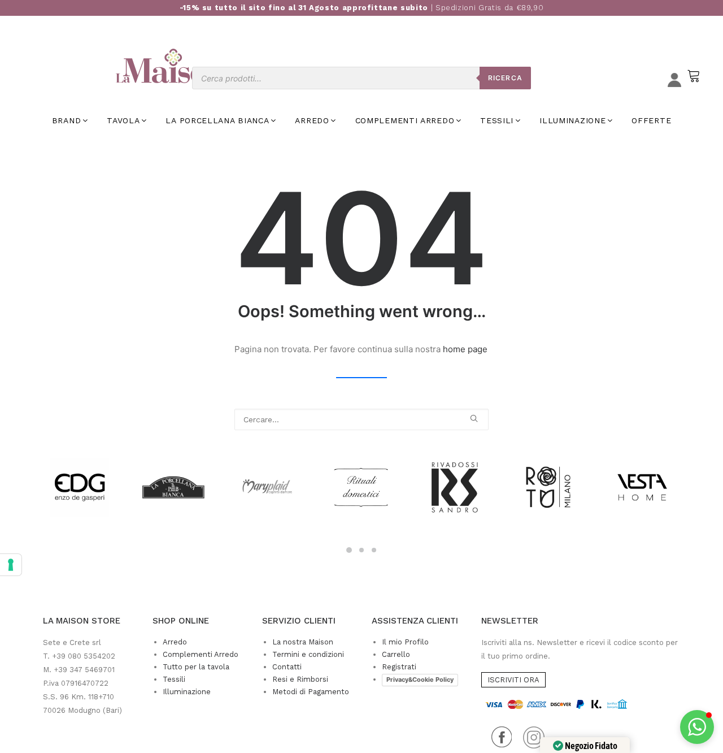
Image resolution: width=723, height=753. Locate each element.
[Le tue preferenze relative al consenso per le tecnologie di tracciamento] (10, 564)
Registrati (399, 667)
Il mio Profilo (405, 642)
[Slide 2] (361, 550)
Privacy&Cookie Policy (420, 679)
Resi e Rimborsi (300, 679)
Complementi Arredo (200, 654)
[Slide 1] (349, 550)
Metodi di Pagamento (310, 691)
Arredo (175, 642)
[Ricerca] (361, 419)
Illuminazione (187, 691)
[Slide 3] (374, 550)
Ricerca (505, 77)
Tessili (174, 679)
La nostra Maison (302, 642)
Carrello (396, 654)
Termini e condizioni (308, 654)
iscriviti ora (513, 680)
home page (465, 349)
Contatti (287, 667)
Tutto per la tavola (196, 667)
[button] (474, 418)
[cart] (692, 81)
